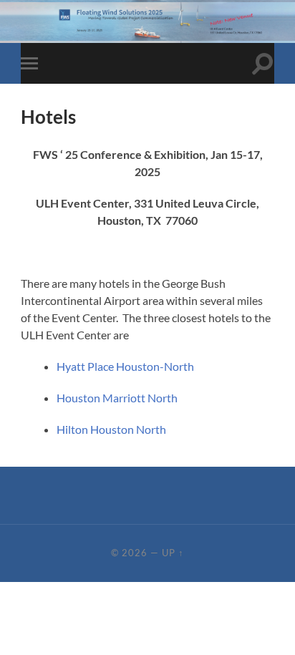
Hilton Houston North (111, 429)
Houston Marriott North (117, 397)
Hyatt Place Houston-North (125, 366)
